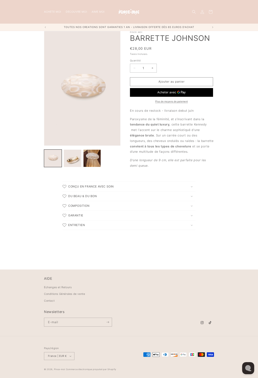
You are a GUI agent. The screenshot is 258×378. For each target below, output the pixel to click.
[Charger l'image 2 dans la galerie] (72, 158)
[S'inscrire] (108, 322)
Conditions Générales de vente (64, 293)
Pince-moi (59, 369)
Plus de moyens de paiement (171, 101)
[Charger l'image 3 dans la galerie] (92, 158)
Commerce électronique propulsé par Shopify (91, 369)
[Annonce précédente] (45, 27)
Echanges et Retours (58, 287)
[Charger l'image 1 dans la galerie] (53, 158)
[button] (194, 12)
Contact (49, 300)
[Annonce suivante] (213, 27)
